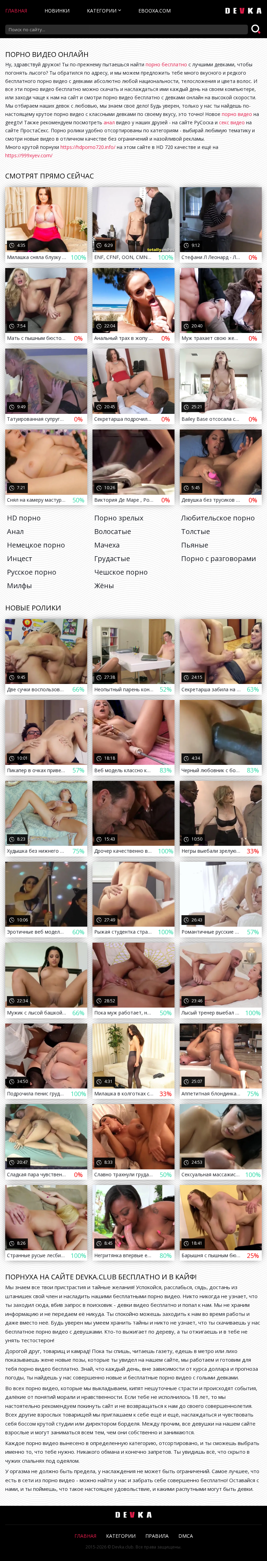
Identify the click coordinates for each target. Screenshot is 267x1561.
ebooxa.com (154, 10)
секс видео (232, 122)
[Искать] (256, 29)
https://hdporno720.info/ (87, 147)
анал (109, 122)
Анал (15, 531)
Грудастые (112, 558)
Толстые (195, 531)
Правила (157, 1536)
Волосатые (112, 531)
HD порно (24, 518)
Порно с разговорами (218, 558)
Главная (16, 10)
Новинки (57, 10)
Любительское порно (218, 518)
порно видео (237, 114)
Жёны (104, 585)
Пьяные (194, 545)
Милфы (19, 585)
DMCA (185, 1536)
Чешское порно (121, 572)
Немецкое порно (36, 545)
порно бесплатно (166, 64)
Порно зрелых (118, 518)
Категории (101, 10)
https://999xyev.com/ (28, 155)
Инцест (19, 558)
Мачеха (107, 545)
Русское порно (31, 572)
